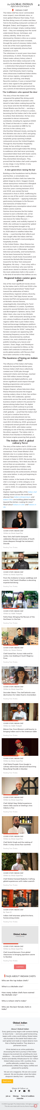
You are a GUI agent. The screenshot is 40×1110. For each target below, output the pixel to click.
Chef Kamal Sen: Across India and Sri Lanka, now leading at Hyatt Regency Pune (18, 655)
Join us (8, 1096)
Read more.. (7, 1081)
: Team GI (8, 912)
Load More (20, 967)
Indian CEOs (8, 499)
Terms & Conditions (27, 1096)
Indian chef (32, 492)
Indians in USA (19, 504)
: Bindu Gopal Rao (17, 533)
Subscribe (20, 1098)
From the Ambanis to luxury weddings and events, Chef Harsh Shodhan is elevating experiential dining (20, 580)
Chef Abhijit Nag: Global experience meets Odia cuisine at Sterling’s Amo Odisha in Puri (17, 805)
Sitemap (16, 1096)
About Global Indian (20, 1029)
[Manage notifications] (35, 1106)
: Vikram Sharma (16, 650)
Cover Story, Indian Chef (13, 531)
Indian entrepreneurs (22, 497)
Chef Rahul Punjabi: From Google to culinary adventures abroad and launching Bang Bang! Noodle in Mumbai (19, 766)
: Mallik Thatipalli (16, 614)
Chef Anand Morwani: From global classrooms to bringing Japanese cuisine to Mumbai (19, 954)
